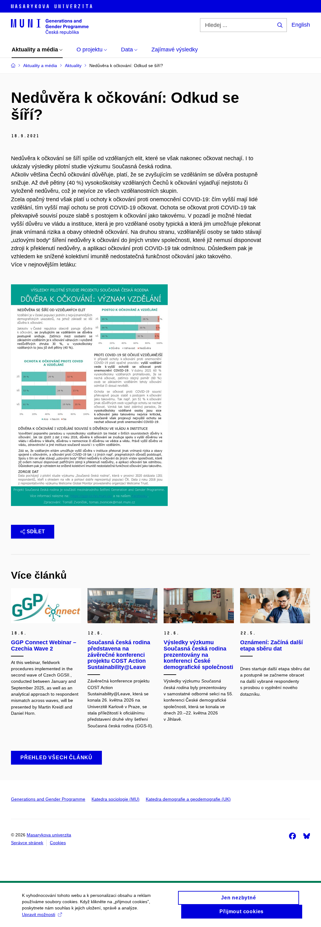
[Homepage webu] (50, 26)
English (301, 25)
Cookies (58, 842)
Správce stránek (27, 842)
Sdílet (36, 531)
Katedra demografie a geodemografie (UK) (188, 799)
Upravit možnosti (38, 914)
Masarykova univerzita (49, 834)
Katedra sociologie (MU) (115, 799)
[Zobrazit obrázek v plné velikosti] (89, 395)
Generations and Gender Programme (48, 799)
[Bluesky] (306, 836)
